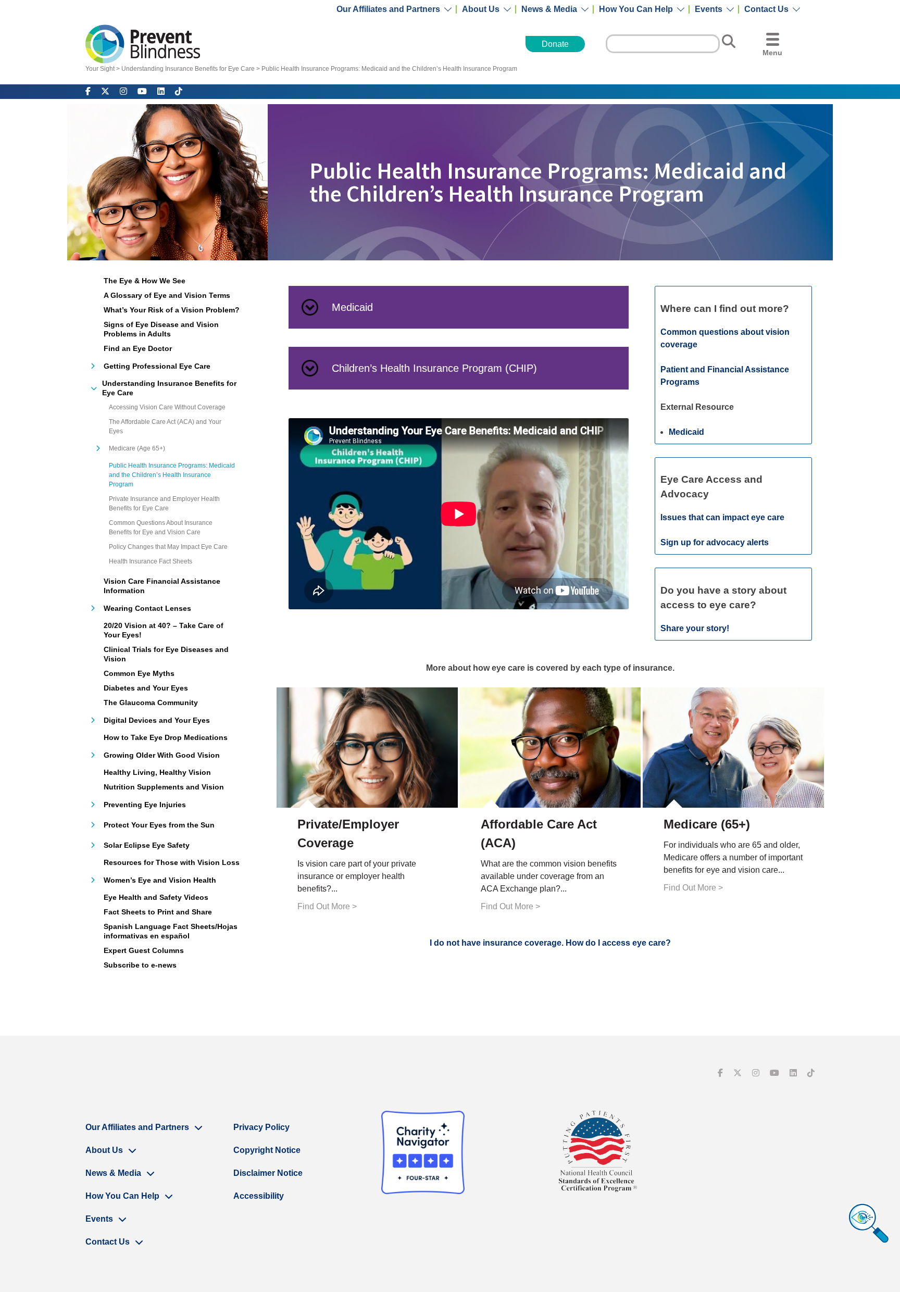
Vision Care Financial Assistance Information (162, 586)
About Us (480, 9)
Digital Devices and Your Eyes (157, 720)
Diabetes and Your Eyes (146, 688)
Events (708, 9)
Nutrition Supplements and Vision (164, 787)
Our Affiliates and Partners (388, 9)
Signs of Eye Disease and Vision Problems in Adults (161, 329)
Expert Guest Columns (144, 950)
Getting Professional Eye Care (157, 366)
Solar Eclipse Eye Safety (147, 845)
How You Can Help (636, 9)
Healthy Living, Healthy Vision (157, 772)
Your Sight (100, 68)
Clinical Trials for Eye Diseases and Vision (166, 654)
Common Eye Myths (139, 673)
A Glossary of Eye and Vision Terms (167, 295)
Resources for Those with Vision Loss (172, 862)
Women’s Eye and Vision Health (160, 880)
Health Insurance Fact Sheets (150, 561)
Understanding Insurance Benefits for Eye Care (188, 68)
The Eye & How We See (144, 281)
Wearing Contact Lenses (147, 608)
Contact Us (766, 9)
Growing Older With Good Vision (162, 755)
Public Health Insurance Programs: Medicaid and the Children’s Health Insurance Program (389, 68)
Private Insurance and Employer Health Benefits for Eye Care (164, 503)
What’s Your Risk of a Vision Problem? (172, 310)
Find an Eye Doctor (138, 348)
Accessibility (258, 1195)
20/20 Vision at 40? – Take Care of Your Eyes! (163, 630)
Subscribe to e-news (140, 965)
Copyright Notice (267, 1150)
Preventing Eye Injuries (145, 804)
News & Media (549, 9)
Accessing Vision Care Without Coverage (167, 407)
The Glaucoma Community (151, 702)
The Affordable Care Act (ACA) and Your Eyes (165, 426)
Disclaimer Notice (268, 1173)
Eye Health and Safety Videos (156, 897)
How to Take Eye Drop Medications (166, 737)
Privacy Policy (261, 1127)
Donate (555, 44)
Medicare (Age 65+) (137, 448)
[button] (459, 307)
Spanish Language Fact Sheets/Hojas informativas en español (171, 931)
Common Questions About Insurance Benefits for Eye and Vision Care (161, 527)
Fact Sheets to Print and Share (158, 912)
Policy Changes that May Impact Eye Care (168, 546)
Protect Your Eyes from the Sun (159, 825)
